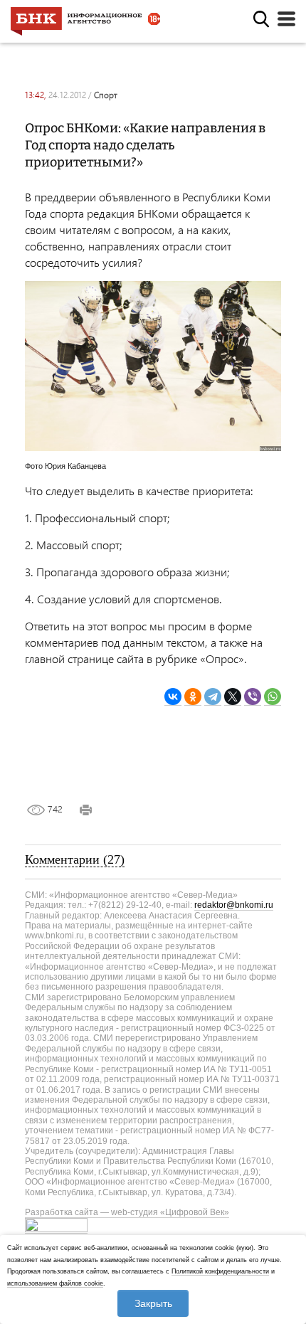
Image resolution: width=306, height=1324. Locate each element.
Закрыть (153, 1303)
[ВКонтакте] (172, 697)
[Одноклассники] (192, 697)
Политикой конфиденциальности (220, 1271)
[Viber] (252, 697)
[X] (232, 697)
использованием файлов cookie (55, 1283)
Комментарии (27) (75, 859)
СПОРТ (105, 95)
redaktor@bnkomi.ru (233, 905)
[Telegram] (212, 697)
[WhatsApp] (272, 697)
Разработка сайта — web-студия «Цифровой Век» (127, 1212)
